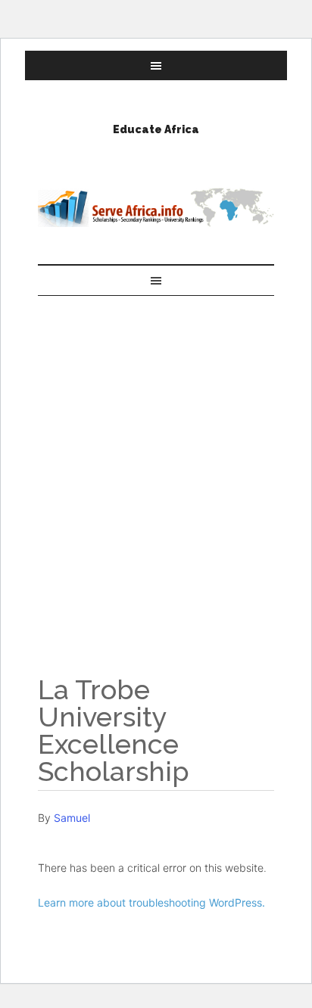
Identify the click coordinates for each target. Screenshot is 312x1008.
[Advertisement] (156, 459)
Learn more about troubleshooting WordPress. (151, 902)
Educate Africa (156, 129)
